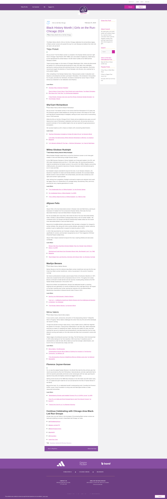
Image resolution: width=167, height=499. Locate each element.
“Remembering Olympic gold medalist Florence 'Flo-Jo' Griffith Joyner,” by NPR (70, 395)
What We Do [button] (24, 7)
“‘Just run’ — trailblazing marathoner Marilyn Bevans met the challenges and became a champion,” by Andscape (72, 301)
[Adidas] (61, 464)
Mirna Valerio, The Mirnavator (57, 349)
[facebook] (93, 489)
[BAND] (106, 463)
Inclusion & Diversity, (61, 443)
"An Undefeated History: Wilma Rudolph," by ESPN (62, 193)
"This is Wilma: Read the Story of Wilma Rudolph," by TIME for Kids (67, 196)
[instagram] (153, 2)
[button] (165, 2)
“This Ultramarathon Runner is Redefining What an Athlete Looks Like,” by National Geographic (71, 358)
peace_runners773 (55, 425)
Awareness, (52, 443)
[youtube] (159, 2)
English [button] (147, 1)
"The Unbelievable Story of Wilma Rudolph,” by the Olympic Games (67, 189)
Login (1, 1)
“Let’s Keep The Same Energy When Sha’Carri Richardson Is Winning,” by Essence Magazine (71, 138)
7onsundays (53, 436)
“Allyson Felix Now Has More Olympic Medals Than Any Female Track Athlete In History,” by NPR (70, 246)
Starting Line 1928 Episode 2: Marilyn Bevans (61, 296)
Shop (137, 1)
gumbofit (52, 432)
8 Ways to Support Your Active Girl (106, 75)
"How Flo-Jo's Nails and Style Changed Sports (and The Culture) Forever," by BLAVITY (70, 400)
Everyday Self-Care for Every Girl (108, 79)
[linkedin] (155, 2)
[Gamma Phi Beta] (83, 464)
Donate (130, 7)
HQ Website (100, 471)
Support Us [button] (51, 7)
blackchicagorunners (55, 428)
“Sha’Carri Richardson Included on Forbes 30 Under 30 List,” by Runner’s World (70, 134)
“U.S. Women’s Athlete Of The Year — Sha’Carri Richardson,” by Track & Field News (71, 143)
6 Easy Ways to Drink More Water (107, 70)
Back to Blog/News (52, 448)
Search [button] (104, 51)
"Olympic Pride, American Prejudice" (58, 87)
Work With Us (67, 471)
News (142, 1)
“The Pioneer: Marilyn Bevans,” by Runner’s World (62, 305)
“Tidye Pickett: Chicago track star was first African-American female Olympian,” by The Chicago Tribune (71, 97)
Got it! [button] (160, 496)
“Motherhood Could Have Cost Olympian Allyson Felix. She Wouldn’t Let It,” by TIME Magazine (72, 252)
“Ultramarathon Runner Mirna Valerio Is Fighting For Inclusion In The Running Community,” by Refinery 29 (70, 352)
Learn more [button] (45, 496)
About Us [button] (131, 1)
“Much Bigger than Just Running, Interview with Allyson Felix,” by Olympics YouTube (72, 257)
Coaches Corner (84, 471)
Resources (69, 443)
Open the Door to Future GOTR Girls (107, 62)
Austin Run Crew (53, 439)
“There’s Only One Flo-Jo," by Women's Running (62, 404)
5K (44, 7)
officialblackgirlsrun (55, 421)
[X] (157, 2)
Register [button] (141, 7)
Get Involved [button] (35, 7)
